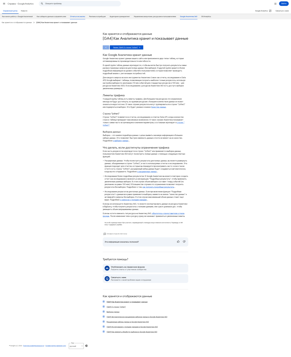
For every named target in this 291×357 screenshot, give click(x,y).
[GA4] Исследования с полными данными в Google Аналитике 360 (132, 327)
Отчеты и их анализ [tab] (77, 16)
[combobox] (83, 3)
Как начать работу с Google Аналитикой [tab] (17, 16)
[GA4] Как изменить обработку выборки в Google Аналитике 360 (132, 332)
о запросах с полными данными (133, 200)
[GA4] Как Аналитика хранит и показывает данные (127, 302)
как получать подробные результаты (158, 187)
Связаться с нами (282, 11)
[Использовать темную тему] (86, 345)
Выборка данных (113, 312)
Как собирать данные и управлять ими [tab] (51, 16)
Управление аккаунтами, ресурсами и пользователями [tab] (155, 16)
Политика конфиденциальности (33, 346)
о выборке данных (120, 141)
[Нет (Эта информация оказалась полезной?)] (184, 242)
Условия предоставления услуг (55, 346)
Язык (72, 343)
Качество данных (158, 107)
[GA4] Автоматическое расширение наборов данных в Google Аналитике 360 (137, 317)
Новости (24, 11)
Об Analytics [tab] (206, 16)
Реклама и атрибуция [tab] (97, 16)
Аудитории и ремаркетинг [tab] (120, 16)
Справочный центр (10, 11)
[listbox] (76, 346)
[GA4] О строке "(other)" (116, 307)
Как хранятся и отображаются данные (127, 296)
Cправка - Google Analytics (21, 3)
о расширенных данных (147, 172)
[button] (4, 3)
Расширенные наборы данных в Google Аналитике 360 (128, 322)
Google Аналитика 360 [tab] (188, 16)
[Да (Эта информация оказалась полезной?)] (178, 242)
